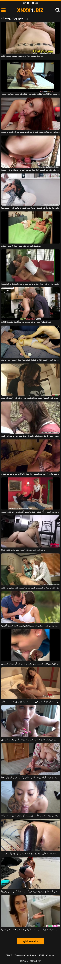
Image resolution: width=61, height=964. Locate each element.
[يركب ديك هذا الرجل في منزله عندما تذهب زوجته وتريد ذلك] (30, 683)
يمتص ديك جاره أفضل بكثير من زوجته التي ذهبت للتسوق (28, 739)
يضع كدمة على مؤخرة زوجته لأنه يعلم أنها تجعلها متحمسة (28, 853)
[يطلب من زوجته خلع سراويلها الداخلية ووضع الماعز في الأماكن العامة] (30, 152)
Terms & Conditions (25, 955)
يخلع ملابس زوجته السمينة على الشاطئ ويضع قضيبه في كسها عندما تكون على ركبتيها (30, 891)
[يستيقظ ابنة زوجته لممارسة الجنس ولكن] (30, 227)
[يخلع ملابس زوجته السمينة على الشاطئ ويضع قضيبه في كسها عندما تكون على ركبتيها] (30, 873)
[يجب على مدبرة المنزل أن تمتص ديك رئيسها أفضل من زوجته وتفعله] (30, 493)
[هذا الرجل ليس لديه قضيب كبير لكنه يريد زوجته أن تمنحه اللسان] (30, 645)
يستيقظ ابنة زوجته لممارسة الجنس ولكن (21, 245)
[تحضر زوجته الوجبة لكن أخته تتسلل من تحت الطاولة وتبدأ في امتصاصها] (30, 189)
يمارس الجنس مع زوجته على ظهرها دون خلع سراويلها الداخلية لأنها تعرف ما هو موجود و (30, 473)
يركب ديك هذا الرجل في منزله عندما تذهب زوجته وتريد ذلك (30, 701)
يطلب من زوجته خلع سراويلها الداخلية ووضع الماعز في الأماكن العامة (30, 169)
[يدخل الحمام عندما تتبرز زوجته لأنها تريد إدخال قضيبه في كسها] (30, 911)
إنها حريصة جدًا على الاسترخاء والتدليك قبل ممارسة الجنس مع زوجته (30, 359)
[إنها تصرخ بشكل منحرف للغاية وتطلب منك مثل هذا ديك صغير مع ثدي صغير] (30, 76)
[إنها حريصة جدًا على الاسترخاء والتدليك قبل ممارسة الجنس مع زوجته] (30, 342)
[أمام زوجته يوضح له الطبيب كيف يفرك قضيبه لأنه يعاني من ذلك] (30, 569)
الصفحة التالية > (30, 941)
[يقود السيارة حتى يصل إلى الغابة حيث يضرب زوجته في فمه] (30, 417)
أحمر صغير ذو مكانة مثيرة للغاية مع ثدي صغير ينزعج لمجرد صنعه (30, 131)
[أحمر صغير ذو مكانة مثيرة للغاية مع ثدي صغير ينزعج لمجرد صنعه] (30, 114)
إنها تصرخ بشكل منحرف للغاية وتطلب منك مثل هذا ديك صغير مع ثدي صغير (30, 93)
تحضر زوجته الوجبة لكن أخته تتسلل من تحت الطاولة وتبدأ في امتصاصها (30, 207)
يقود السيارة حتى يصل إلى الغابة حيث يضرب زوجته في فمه (30, 435)
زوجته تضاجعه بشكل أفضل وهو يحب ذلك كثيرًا (23, 549)
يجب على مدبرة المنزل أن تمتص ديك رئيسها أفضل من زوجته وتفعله (30, 511)
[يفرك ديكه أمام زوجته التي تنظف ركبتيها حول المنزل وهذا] (30, 759)
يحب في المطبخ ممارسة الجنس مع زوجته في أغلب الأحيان (29, 397)
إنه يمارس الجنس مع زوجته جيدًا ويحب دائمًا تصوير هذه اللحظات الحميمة (30, 283)
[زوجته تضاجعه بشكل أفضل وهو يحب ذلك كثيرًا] (30, 531)
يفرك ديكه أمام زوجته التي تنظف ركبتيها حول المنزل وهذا (29, 777)
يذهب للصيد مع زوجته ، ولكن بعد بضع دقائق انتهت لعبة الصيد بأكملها (30, 625)
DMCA (9, 955)
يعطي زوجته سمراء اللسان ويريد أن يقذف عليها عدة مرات (29, 815)
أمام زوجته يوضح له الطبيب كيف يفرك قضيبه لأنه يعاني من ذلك (30, 587)
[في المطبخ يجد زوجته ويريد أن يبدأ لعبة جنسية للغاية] (30, 303)
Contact (50, 955)
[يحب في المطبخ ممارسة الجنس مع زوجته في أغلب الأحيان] (30, 380)
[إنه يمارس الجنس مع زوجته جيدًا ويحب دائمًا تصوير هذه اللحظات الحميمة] (30, 265)
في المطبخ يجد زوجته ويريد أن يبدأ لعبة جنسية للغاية (26, 321)
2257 (41, 955)
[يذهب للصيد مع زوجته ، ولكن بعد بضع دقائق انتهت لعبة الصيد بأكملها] (30, 607)
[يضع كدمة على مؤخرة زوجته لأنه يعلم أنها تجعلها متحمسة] (30, 835)
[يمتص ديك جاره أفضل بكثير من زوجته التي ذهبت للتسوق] (30, 721)
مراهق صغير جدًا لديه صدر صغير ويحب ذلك (22, 56)
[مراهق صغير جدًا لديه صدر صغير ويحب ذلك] (30, 38)
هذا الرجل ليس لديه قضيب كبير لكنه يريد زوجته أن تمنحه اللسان (30, 663)
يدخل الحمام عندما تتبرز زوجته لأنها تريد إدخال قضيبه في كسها (30, 929)
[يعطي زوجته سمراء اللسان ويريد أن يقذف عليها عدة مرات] (30, 797)
